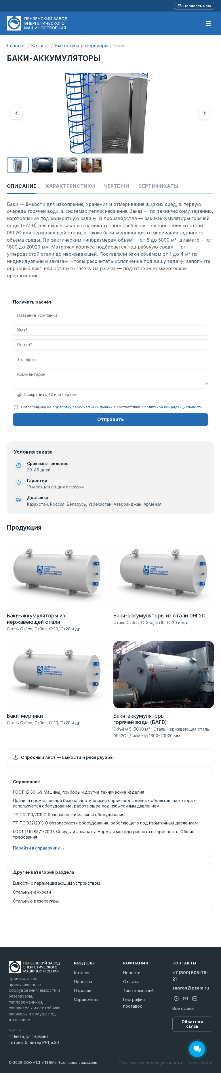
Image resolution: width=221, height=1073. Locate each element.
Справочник (86, 999)
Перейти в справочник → (39, 848)
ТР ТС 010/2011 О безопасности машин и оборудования (68, 814)
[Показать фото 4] (92, 165)
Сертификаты (158, 186)
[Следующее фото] (205, 113)
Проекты (83, 981)
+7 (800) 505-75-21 (190, 975)
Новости (131, 972)
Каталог (40, 45)
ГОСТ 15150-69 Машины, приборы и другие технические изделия (78, 792)
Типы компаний (138, 990)
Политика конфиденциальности (150, 1062)
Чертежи (116, 186)
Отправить (110, 419)
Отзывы (131, 981)
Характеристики (70, 186)
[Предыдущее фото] (16, 113)
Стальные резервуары (36, 900)
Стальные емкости (32, 892)
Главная (16, 45)
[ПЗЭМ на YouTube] (185, 998)
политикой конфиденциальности (173, 407)
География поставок (134, 1002)
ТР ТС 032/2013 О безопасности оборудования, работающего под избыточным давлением (105, 822)
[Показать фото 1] (18, 165)
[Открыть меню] (208, 23)
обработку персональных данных (82, 407)
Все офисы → (185, 1008)
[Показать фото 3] (67, 165)
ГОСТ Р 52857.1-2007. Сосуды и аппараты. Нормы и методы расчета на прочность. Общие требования (104, 834)
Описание (21, 186)
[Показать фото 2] (43, 165)
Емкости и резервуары (81, 45)
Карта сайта (200, 1062)
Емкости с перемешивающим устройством (56, 883)
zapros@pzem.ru (190, 987)
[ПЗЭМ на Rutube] (176, 998)
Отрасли (82, 990)
